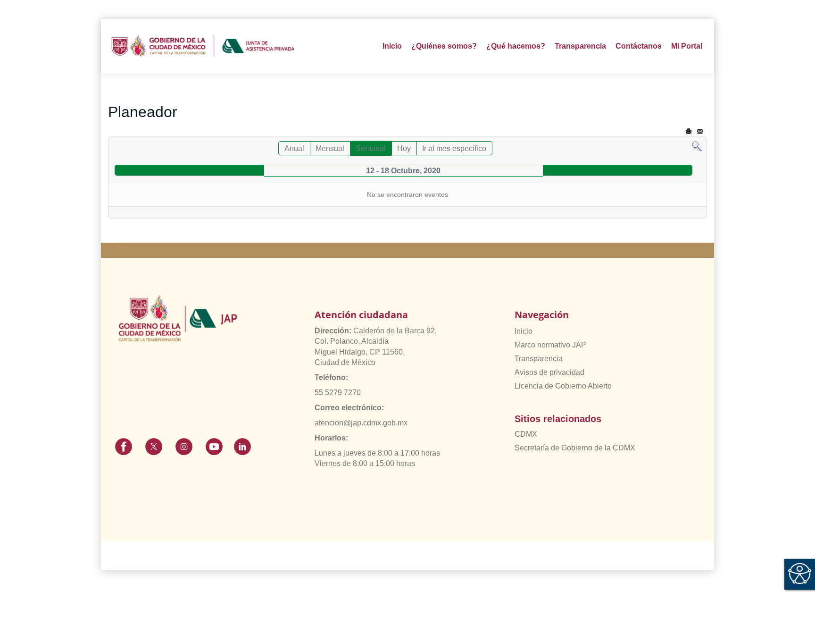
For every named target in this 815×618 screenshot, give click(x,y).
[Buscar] (697, 146)
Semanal (371, 148)
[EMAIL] (700, 131)
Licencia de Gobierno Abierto (563, 386)
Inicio (392, 46)
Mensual (330, 148)
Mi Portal (686, 46)
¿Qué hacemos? (515, 46)
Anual (294, 148)
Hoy (404, 148)
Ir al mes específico (454, 148)
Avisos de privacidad (549, 372)
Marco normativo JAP (550, 345)
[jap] (203, 46)
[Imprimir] (688, 131)
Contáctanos (638, 46)
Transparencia (539, 359)
